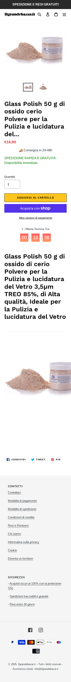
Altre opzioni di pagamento (35, 217)
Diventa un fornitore (20, 558)
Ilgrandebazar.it (27, 664)
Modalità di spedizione (22, 509)
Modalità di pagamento (22, 500)
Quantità (9, 176)
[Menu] (64, 14)
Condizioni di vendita (21, 517)
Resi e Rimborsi (18, 525)
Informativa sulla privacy (23, 542)
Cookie (12, 550)
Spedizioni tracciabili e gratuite (29, 596)
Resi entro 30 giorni (22, 604)
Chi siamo (14, 533)
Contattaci (14, 492)
